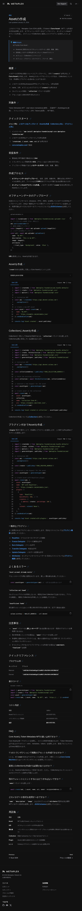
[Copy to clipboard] (70, 218)
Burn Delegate (18, 545)
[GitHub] (3, 905)
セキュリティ (6, 890)
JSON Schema (56, 206)
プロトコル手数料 (8, 893)
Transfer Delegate (19, 549)
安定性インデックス (8, 896)
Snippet (59, 282)
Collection (33, 417)
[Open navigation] (3, 4)
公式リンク (5, 886)
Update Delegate (19, 552)
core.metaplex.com (19, 145)
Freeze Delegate (18, 541)
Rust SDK (13, 858)
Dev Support (62, 4)
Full (64, 282)
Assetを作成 (44, 124)
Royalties (15, 538)
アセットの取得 (66, 858)
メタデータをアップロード (28, 124)
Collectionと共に (56, 124)
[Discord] (7, 905)
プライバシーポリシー (49, 890)
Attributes (16, 556)
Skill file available (67, 18)
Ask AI (68, 15)
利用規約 (45, 886)
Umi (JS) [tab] (15, 282)
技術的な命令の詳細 (16, 275)
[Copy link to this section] (15, 68)
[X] (11, 905)
